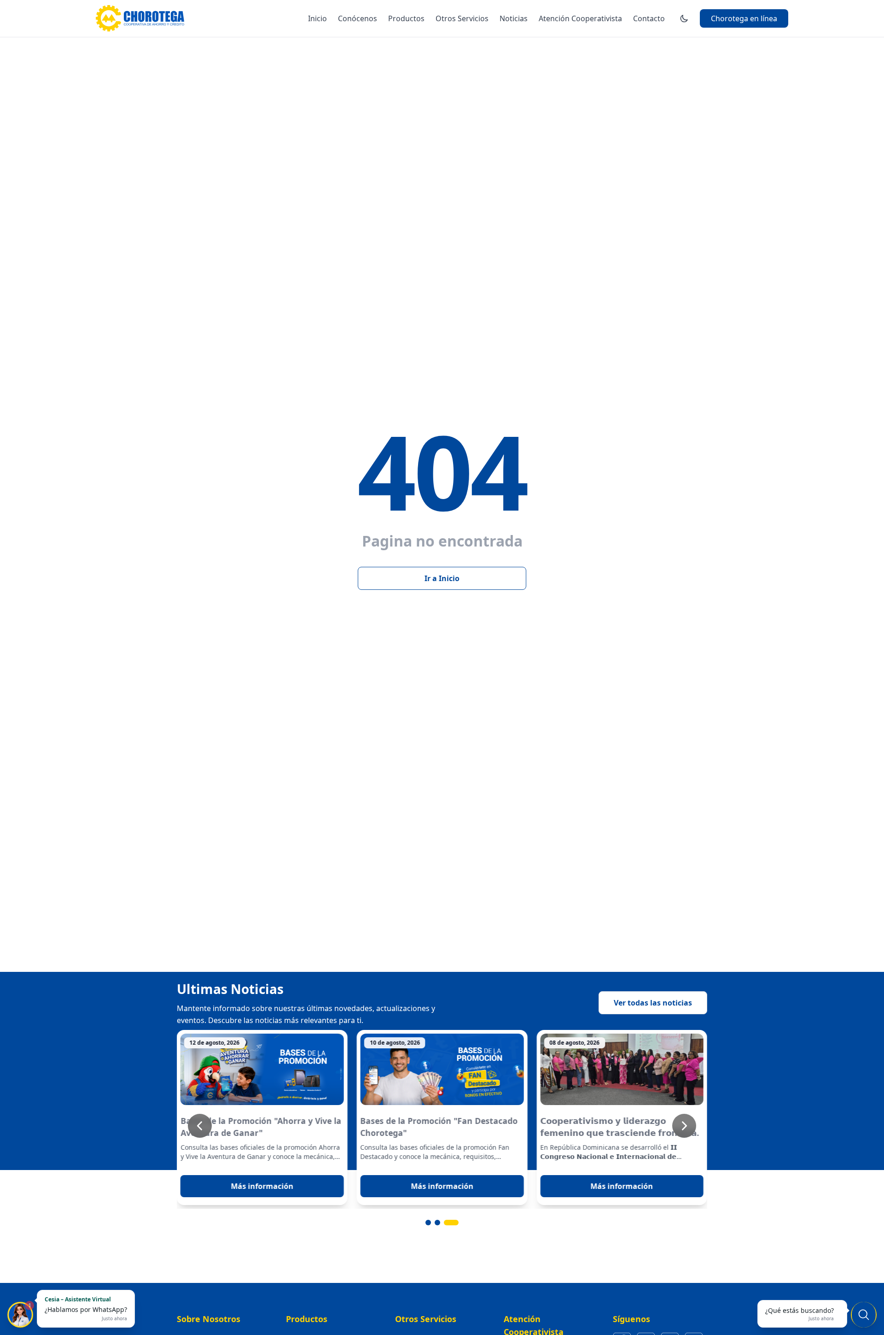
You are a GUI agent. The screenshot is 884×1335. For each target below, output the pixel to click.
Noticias (514, 18)
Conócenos (357, 18)
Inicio (317, 18)
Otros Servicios (462, 18)
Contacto (649, 18)
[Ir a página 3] (456, 1222)
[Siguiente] (684, 1126)
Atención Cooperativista (580, 18)
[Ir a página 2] (446, 1222)
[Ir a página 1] (432, 1222)
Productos (406, 18)
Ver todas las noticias (653, 1003)
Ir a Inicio (442, 578)
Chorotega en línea (744, 18)
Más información (262, 1186)
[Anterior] (200, 1126)
